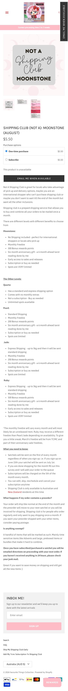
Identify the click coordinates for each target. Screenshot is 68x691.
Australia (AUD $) (16, 664)
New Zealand (15, 492)
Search (6, 640)
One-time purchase (18, 151)
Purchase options (12, 145)
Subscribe (14, 159)
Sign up (34, 626)
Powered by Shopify (43, 672)
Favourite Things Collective (22, 672)
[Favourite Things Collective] (34, 12)
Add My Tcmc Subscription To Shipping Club (22, 654)
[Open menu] (7, 12)
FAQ (5, 645)
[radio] (6, 151)
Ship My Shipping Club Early (15, 649)
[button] (64, 22)
